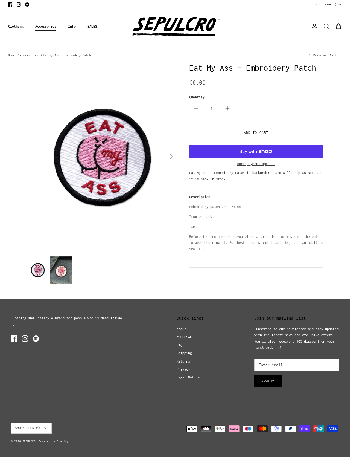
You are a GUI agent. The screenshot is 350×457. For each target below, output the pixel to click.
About (181, 329)
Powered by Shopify (53, 441)
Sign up (268, 380)
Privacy (183, 369)
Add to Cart (256, 133)
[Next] (171, 157)
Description (199, 197)
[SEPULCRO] (175, 27)
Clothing (16, 26)
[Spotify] (27, 4)
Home (11, 54)
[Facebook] (10, 4)
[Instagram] (19, 4)
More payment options (256, 164)
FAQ (179, 345)
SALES (92, 26)
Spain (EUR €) (326, 4)
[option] (102, 156)
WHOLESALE (185, 337)
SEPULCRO (29, 441)
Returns (183, 361)
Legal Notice (188, 377)
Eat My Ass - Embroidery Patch (67, 54)
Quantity (197, 97)
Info (72, 26)
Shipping (184, 353)
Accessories (45, 26)
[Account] (313, 26)
